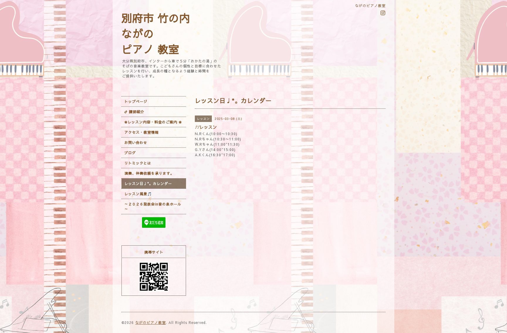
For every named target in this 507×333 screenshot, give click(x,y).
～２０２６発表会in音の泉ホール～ (152, 206)
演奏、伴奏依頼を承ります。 (149, 173)
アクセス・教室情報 (141, 132)
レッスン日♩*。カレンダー (148, 183)
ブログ (130, 152)
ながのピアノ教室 (150, 322)
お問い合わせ (135, 142)
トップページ (135, 101)
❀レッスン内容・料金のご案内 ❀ (153, 122)
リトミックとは (137, 163)
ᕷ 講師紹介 (134, 111)
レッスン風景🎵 (138, 193)
